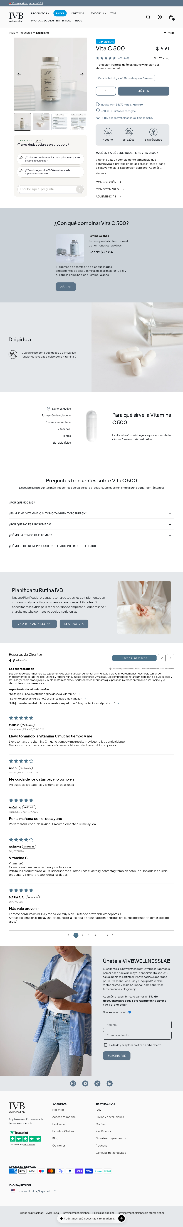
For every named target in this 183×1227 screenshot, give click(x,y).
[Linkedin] (110, 1083)
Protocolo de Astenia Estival (51, 20)
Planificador (103, 1131)
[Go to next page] (114, 935)
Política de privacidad (146, 1045)
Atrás (171, 32)
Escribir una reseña (134, 658)
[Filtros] (161, 658)
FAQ (98, 1109)
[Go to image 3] (59, 122)
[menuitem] (40, 14)
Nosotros (58, 1109)
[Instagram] (73, 1083)
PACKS (60, 13)
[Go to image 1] (22, 122)
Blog (78, 20)
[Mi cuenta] (160, 17)
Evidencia (97, 13)
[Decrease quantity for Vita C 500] (101, 91)
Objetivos (78, 13)
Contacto (102, 1124)
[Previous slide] (19, 74)
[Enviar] (121, 1218)
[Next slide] (82, 74)
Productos (39, 13)
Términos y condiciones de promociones (140, 1212)
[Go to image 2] (41, 122)
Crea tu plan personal (34, 624)
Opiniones (59, 1145)
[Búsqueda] (148, 17)
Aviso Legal (52, 1212)
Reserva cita (74, 624)
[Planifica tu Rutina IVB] (144, 607)
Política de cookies (103, 1212)
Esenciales (42, 32)
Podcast (101, 1145)
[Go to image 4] (78, 122)
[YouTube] (85, 1083)
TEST (113, 13)
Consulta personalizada (111, 1152)
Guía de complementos (111, 1138)
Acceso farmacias (64, 1116)
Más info (138, 104)
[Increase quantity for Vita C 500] (110, 91)
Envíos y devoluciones (110, 1116)
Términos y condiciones (76, 1212)
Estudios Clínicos (63, 1131)
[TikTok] (97, 1083)
